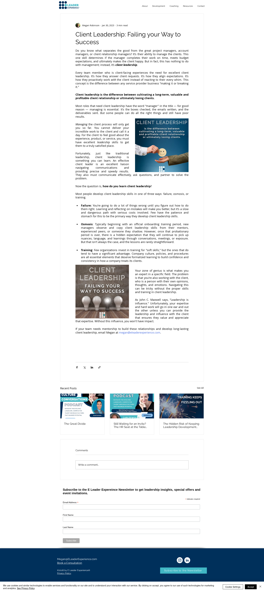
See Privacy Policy (26, 588)
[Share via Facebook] (76, 367)
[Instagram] (180, 560)
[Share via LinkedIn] (91, 367)
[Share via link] (99, 367)
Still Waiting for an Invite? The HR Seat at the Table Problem (130, 425)
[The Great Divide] (82, 406)
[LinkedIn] (187, 560)
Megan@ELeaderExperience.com (77, 559)
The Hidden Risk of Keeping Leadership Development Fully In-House (181, 425)
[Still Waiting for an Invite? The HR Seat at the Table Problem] (132, 406)
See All (200, 387)
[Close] (260, 587)
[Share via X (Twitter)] (84, 367)
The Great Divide (75, 423)
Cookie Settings (232, 586)
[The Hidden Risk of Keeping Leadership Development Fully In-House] (182, 406)
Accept (251, 586)
